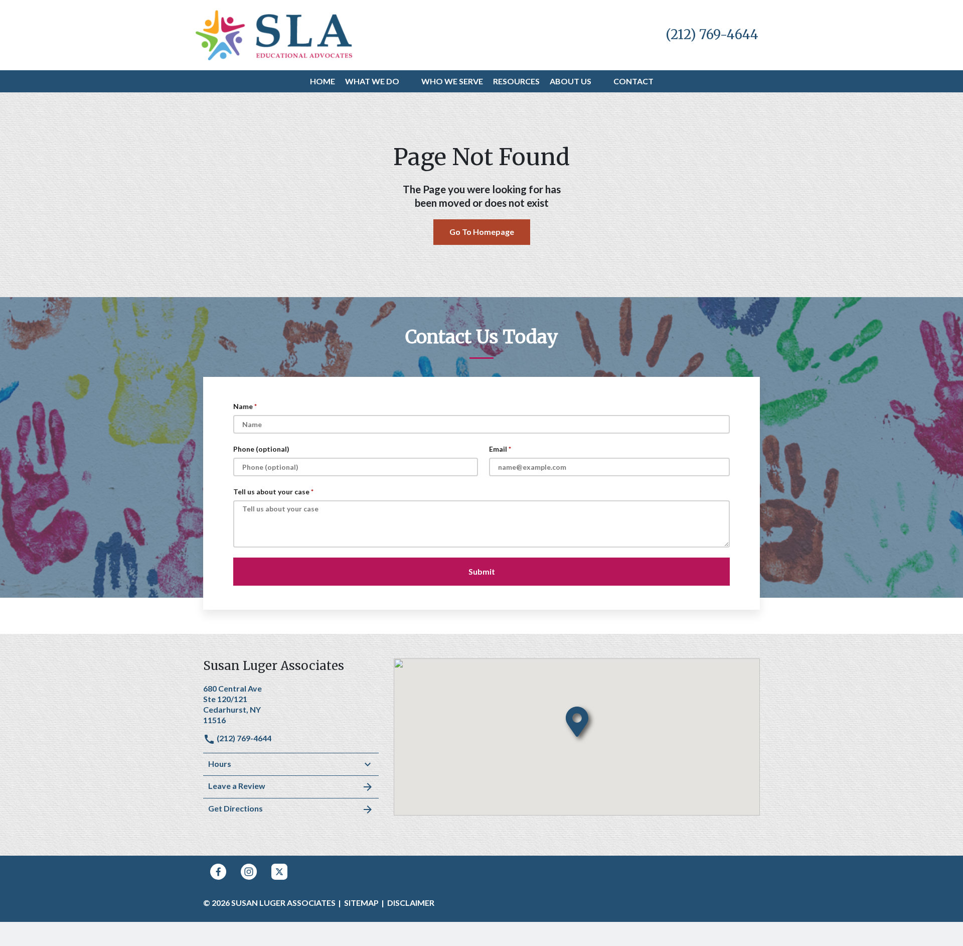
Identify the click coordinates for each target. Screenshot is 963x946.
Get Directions (235, 808)
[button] (405, 81)
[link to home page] (274, 34)
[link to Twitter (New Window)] (279, 872)
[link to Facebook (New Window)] (218, 872)
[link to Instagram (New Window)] (249, 872)
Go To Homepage (481, 231)
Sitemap (361, 902)
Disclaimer (410, 902)
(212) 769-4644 (243, 738)
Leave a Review (236, 785)
